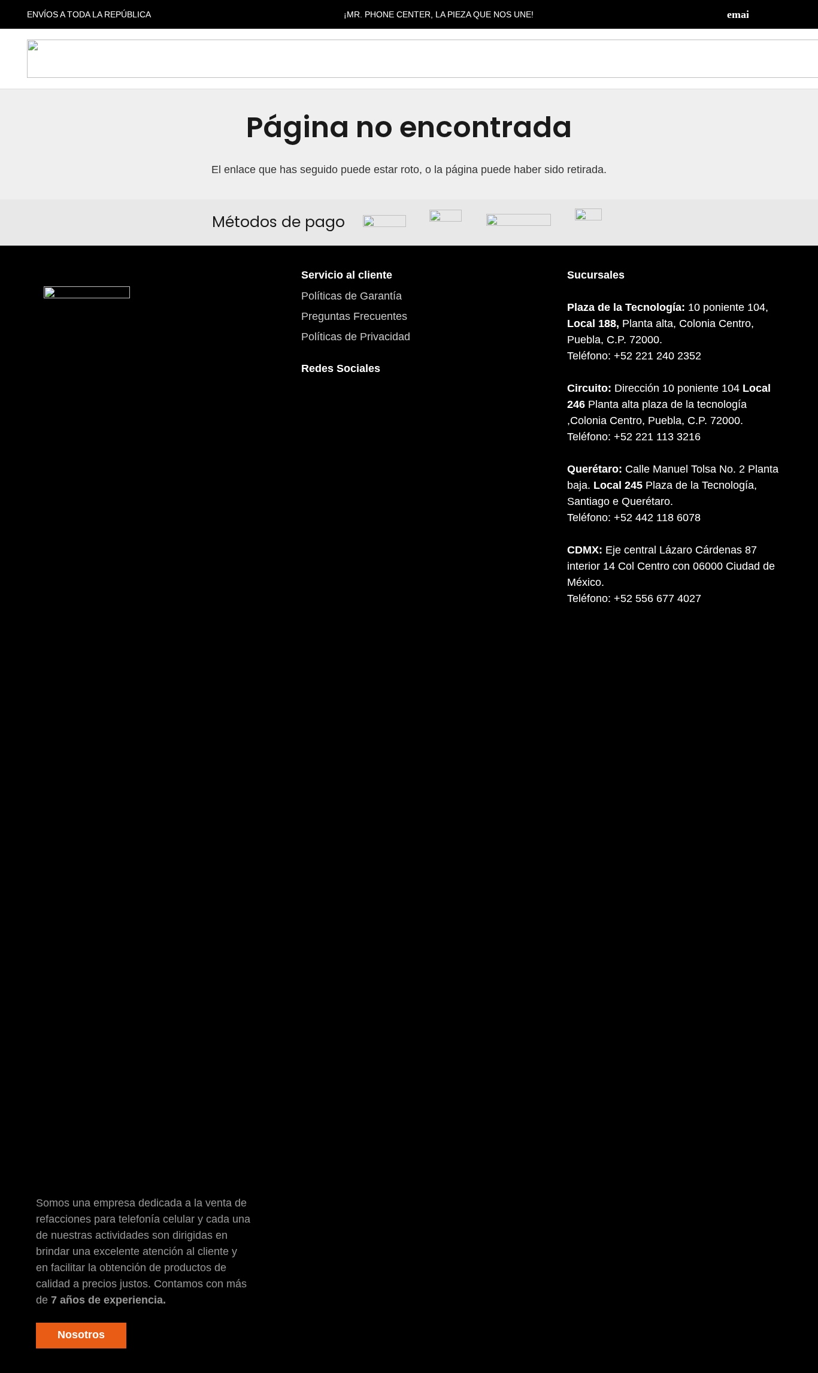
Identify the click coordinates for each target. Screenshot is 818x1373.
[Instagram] (785, 14)
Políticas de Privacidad (355, 337)
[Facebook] (761, 14)
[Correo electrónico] (738, 14)
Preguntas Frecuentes (354, 316)
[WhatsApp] (382, 409)
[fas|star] (86, 735)
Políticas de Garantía (351, 296)
